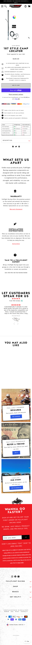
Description (7, 140)
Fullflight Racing (15, 581)
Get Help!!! (15, 597)
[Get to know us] (16, 476)
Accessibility (24, 611)
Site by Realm (16, 635)
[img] (16, 299)
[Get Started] (16, 405)
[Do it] (16, 440)
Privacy (17, 611)
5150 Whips (16, 45)
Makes (15, 591)
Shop (15, 586)
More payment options (16, 94)
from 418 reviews (14, 300)
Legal (12, 611)
